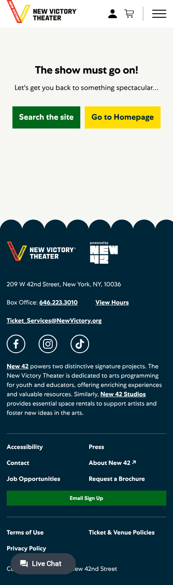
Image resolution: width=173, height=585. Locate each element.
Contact (18, 463)
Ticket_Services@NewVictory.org (54, 321)
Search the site (46, 117)
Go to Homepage (122, 117)
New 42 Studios (122, 394)
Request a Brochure (117, 479)
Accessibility (25, 447)
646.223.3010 (58, 303)
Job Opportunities (33, 479)
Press (96, 447)
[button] (159, 14)
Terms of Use (25, 533)
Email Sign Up (86, 498)
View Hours (112, 303)
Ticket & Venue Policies (122, 533)
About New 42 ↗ (113, 463)
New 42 (17, 366)
